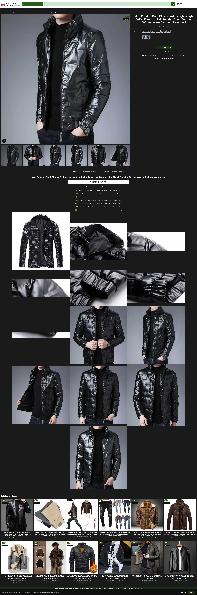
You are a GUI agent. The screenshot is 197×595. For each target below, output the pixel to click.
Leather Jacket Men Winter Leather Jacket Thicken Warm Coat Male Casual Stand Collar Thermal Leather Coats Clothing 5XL (179, 534)
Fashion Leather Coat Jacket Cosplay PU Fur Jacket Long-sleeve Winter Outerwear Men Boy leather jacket (82, 533)
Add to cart (167, 47)
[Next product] (195, 12)
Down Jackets (17, 12)
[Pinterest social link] (165, 58)
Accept (191, 592)
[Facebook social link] (159, 58)
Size (134, 31)
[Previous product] (192, 12)
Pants (50, 537)
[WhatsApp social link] (170, 58)
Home (2, 12)
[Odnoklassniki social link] (168, 58)
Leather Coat (23, 537)
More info (183, 592)
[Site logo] (10, 4)
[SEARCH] (173, 4)
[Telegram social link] (172, 58)
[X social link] (161, 58)
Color (134, 38)
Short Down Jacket (27, 12)
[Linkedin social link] (167, 58)
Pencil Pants (55, 537)
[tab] (77, 171)
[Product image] (17, 515)
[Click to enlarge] (4, 141)
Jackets (17, 537)
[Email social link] (163, 58)
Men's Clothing (9, 12)
